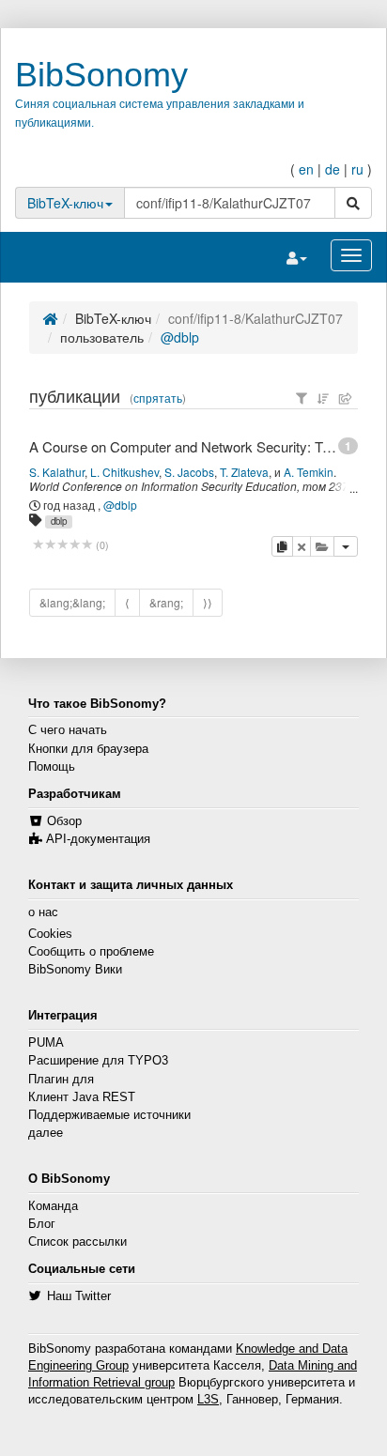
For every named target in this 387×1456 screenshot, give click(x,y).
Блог (41, 1224)
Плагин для (61, 1079)
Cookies (50, 934)
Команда (53, 1206)
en (306, 169)
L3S (208, 1399)
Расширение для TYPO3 (98, 1060)
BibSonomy (101, 74)
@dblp (180, 337)
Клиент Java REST (81, 1097)
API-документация (98, 839)
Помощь (51, 767)
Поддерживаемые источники (109, 1115)
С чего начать (67, 730)
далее (45, 1133)
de (332, 169)
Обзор (64, 821)
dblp (59, 521)
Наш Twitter (79, 1296)
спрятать (157, 398)
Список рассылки (77, 1242)
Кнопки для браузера (88, 749)
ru (357, 169)
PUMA (46, 1043)
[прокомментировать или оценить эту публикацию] (62, 545)
